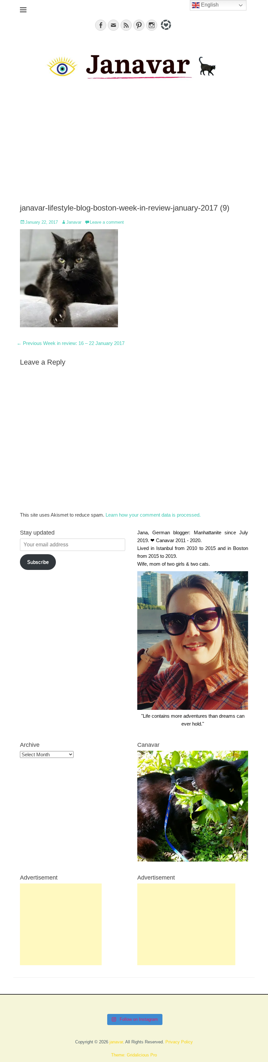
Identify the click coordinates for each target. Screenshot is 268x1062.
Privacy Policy (179, 1041)
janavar (116, 1041)
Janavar (73, 222)
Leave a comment (107, 222)
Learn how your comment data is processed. (153, 515)
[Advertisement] (134, 148)
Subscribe (38, 562)
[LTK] (165, 31)
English (209, 5)
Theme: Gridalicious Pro (134, 1055)
